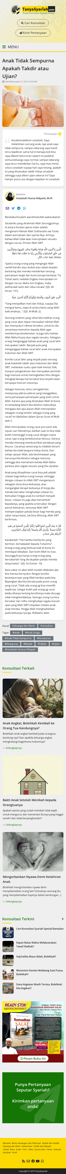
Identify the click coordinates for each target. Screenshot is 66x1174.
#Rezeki (27, 644)
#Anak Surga (32, 632)
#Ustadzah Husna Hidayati (20, 649)
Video (30, 1149)
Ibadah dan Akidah (50, 1143)
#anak (16, 632)
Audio (18, 1149)
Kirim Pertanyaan (34, 33)
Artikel (6, 1149)
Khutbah (7, 1152)
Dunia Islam (40, 1149)
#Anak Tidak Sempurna (18, 638)
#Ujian (56, 644)
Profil (14, 1152)
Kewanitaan (27, 1146)
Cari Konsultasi (34, 23)
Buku (12, 1149)
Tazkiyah (57, 1149)
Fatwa (49, 1149)
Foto (25, 1149)
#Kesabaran (44, 638)
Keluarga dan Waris (23, 625)
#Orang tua (11, 644)
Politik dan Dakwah (42, 1146)
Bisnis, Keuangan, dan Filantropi (26, 1143)
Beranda (7, 1143)
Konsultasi (47, 625)
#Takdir (42, 644)
